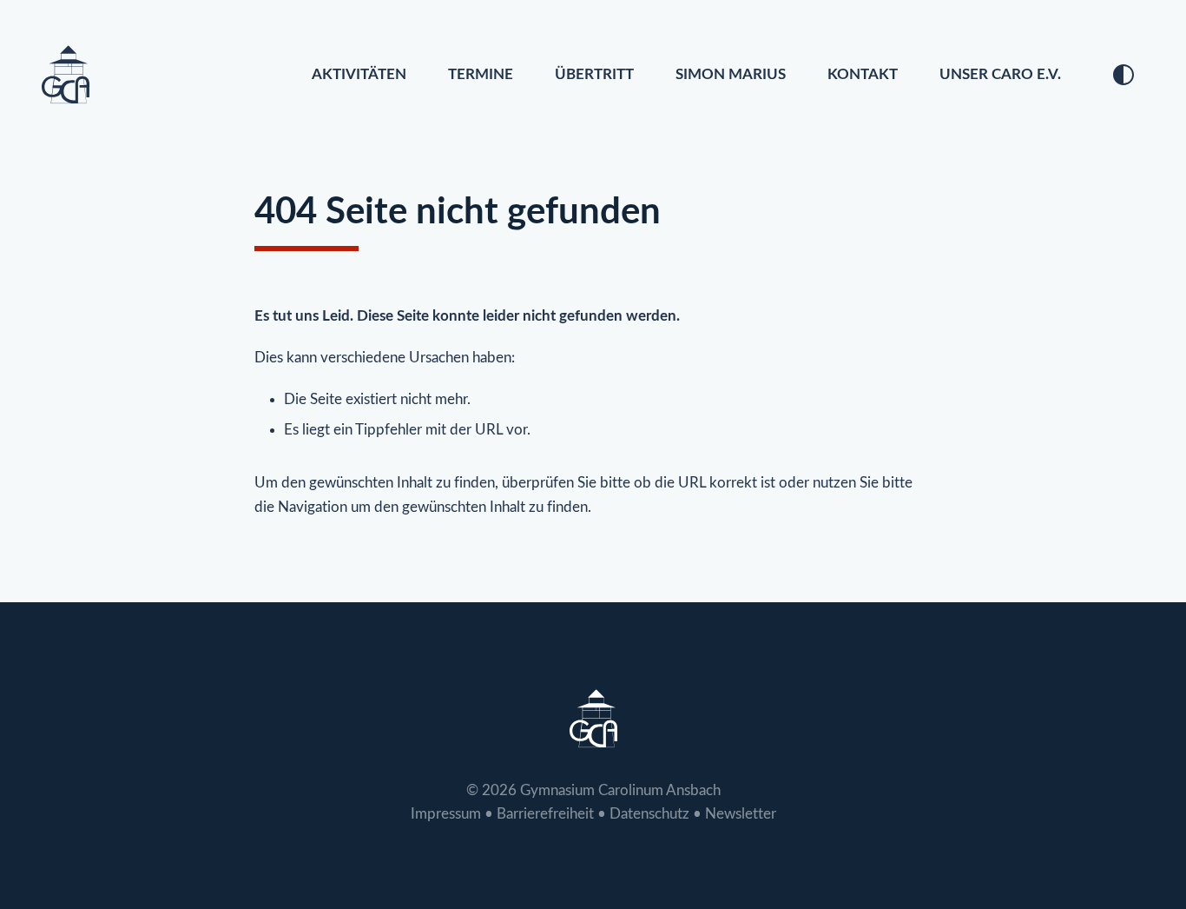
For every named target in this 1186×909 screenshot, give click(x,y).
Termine (480, 74)
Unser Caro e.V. (1000, 74)
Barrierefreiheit (545, 813)
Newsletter (740, 813)
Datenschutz (649, 813)
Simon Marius (730, 74)
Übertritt (594, 74)
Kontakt (862, 74)
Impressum (446, 813)
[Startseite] (65, 74)
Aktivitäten (359, 74)
